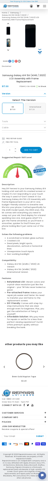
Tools (5, 121)
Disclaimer (6, 66)
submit (40, 436)
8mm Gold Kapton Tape (24, 376)
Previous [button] (8, 50)
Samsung (14, 13)
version (6, 93)
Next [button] (8, 23)
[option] (8, 31)
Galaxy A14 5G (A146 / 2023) (14, 15)
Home (4, 13)
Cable (5, 127)
